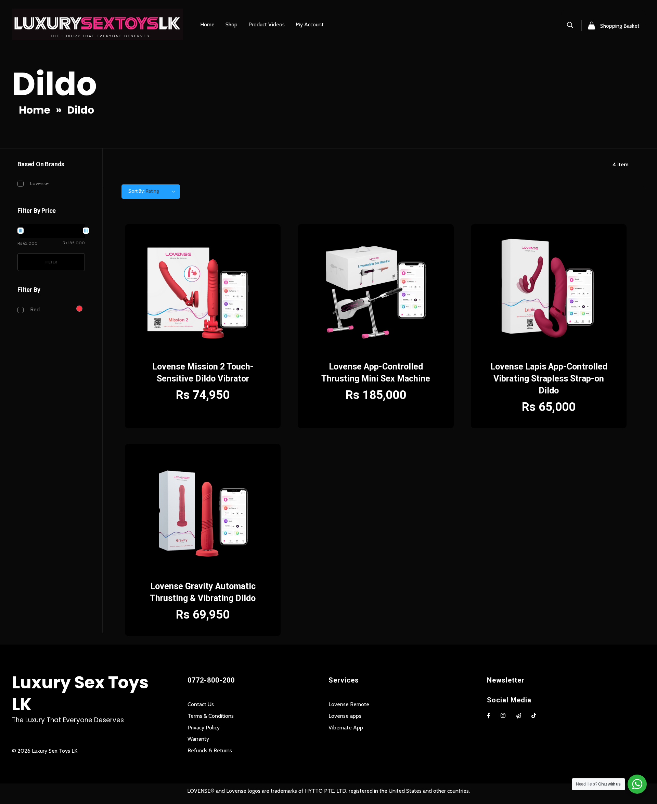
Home (34, 110)
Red (35, 309)
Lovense (39, 183)
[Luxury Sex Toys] (97, 24)
